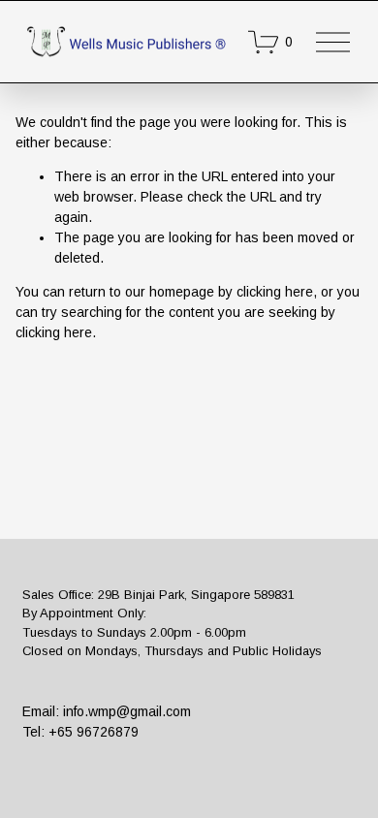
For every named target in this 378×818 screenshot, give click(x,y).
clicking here (274, 291)
